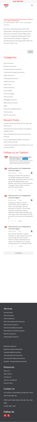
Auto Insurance (9, 63)
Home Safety (8, 91)
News (5, 106)
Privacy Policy (8, 383)
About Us (7, 371)
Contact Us (7, 377)
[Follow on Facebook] (5, 415)
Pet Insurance (8, 112)
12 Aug (20, 200)
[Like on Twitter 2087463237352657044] (16, 221)
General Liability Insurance (12, 352)
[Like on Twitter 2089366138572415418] (16, 190)
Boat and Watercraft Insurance (14, 322)
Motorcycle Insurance (11, 325)
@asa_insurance (12, 173)
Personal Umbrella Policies (12, 109)
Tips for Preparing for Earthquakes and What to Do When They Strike (18, 20)
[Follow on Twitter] (8, 415)
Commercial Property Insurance (14, 72)
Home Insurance (9, 88)
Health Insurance (9, 81)
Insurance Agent (9, 94)
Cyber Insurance (9, 75)
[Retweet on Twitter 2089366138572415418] (12, 190)
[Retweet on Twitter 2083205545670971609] (12, 246)
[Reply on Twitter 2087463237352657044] (9, 221)
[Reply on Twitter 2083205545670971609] (9, 246)
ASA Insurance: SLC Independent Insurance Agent (19, 169)
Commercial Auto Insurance (13, 69)
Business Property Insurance (13, 349)
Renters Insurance (10, 115)
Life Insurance (8, 97)
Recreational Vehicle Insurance (14, 331)
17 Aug (20, 173)
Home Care (7, 84)
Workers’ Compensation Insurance (15, 361)
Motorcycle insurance (11, 103)
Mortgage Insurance (10, 100)
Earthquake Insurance (11, 78)
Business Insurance (10, 66)
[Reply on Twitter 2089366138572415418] (9, 190)
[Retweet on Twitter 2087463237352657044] (12, 221)
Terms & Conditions (10, 380)
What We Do (8, 374)
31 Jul (19, 231)
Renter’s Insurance (10, 334)
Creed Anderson (10, 22)
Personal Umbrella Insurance (13, 328)
